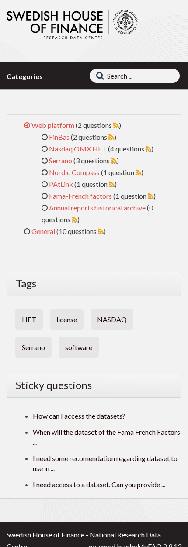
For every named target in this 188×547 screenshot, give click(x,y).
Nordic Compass (74, 172)
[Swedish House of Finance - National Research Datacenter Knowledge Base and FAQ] (72, 25)
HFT (29, 319)
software (78, 347)
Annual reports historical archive (97, 207)
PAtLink (61, 184)
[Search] (98, 76)
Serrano (60, 160)
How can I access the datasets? (79, 416)
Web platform (52, 125)
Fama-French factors (80, 196)
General (43, 231)
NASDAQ (112, 319)
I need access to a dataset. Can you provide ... (99, 484)
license (66, 319)
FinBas (59, 137)
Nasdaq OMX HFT (78, 148)
